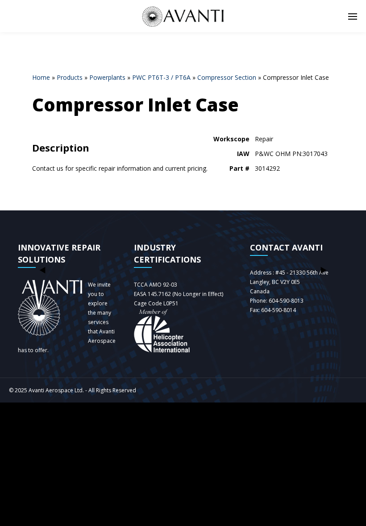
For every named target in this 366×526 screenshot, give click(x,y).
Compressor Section (226, 77)
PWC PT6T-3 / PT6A (161, 77)
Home (41, 77)
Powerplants (107, 77)
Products (70, 77)
